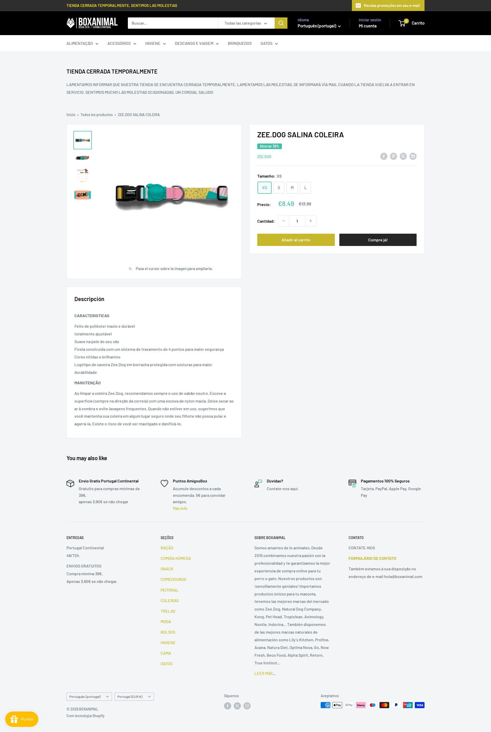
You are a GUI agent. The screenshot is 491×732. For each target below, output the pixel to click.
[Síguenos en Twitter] (237, 705)
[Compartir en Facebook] (383, 156)
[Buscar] (281, 23)
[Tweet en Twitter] (403, 156)
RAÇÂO (167, 547)
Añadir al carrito (296, 239)
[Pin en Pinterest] (393, 156)
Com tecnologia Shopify (85, 716)
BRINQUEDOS (240, 43)
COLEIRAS (170, 600)
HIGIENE (152, 43)
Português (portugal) (85, 696)
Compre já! (378, 239)
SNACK (167, 568)
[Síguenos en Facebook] (227, 705)
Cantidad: (266, 220)
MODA (166, 621)
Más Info (180, 508)
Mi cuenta (368, 25)
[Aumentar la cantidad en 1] (310, 220)
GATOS (266, 43)
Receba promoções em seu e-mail (392, 5)
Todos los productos (97, 114)
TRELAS (168, 611)
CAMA (166, 653)
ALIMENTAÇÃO (79, 43)
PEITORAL (169, 589)
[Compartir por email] (413, 156)
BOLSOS (168, 632)
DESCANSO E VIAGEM (194, 43)
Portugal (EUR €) (129, 696)
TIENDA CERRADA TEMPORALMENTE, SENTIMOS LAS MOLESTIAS (121, 5)
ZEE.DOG (264, 156)
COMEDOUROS (173, 579)
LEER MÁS (263, 673)
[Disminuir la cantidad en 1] (283, 220)
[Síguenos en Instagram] (247, 705)
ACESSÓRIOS (119, 43)
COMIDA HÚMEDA (176, 558)
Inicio (70, 114)
